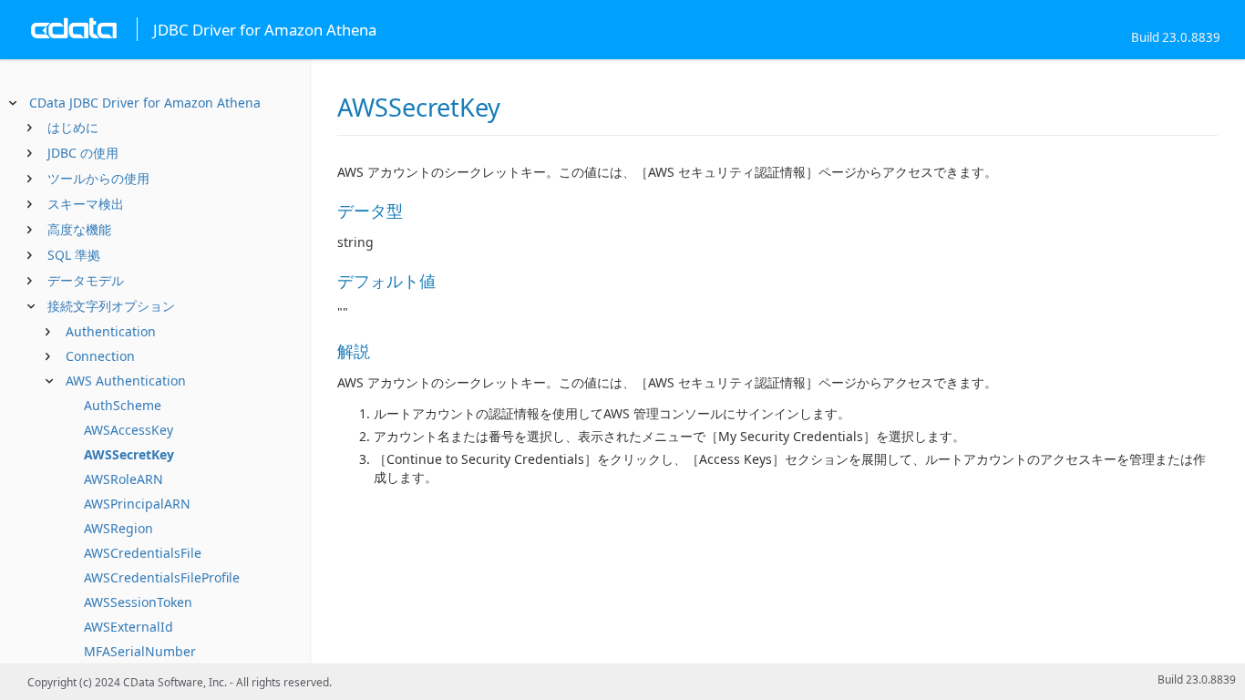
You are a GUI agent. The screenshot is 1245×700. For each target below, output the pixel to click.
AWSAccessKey (128, 429)
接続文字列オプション (111, 305)
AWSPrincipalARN (137, 503)
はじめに (72, 127)
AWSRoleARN (123, 479)
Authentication (111, 331)
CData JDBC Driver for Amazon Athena (145, 102)
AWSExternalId (128, 626)
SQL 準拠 (73, 254)
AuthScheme (122, 405)
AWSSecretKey (129, 454)
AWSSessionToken (138, 602)
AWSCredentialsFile (142, 552)
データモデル (85, 280)
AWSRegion (118, 528)
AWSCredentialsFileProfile (162, 577)
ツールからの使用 (98, 178)
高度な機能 (79, 229)
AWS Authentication (126, 380)
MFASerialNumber (140, 651)
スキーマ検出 (85, 203)
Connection (100, 356)
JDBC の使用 (82, 152)
